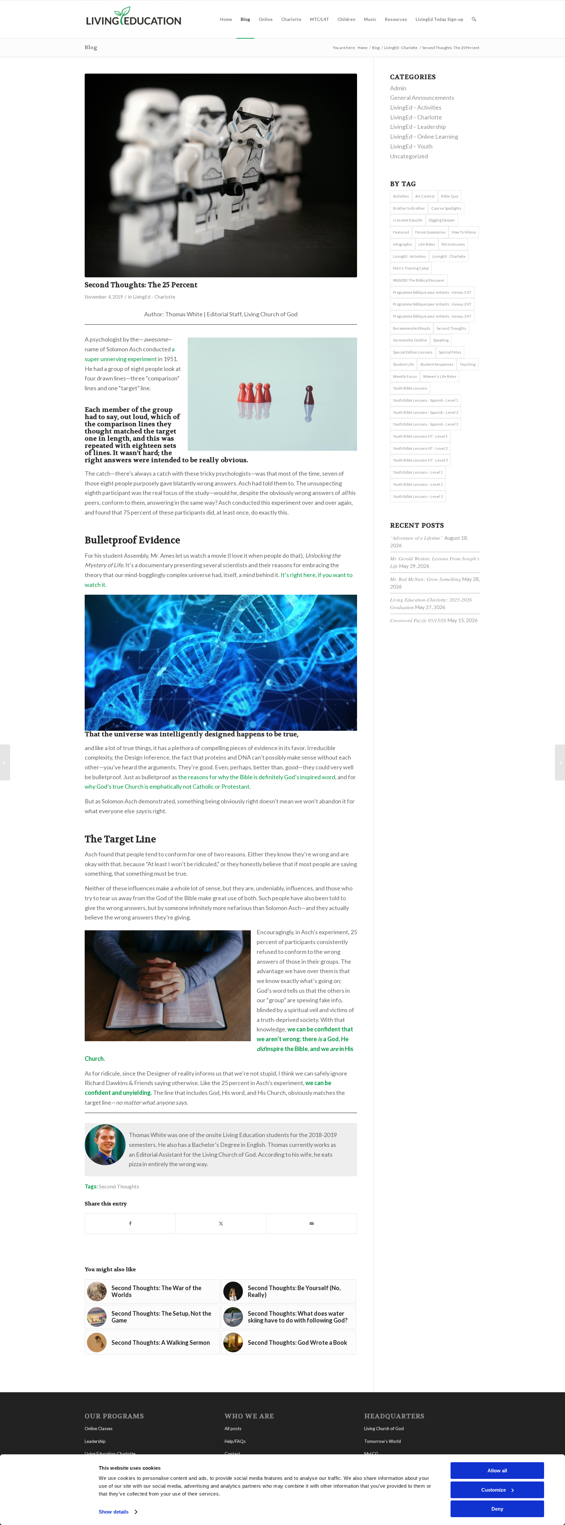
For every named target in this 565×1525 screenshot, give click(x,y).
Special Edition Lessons (413, 352)
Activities (401, 196)
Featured (401, 232)
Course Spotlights (446, 208)
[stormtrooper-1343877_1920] (221, 175)
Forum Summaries (430, 232)
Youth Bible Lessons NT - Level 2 (420, 448)
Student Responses (437, 364)
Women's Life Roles (439, 376)
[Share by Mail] (311, 1224)
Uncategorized (409, 156)
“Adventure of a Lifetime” (416, 538)
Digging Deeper (442, 220)
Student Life (403, 364)
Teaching (467, 364)
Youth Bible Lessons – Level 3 (418, 496)
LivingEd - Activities (409, 256)
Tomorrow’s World (382, 1441)
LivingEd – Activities (415, 107)
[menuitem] (226, 19)
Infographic (402, 244)
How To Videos (464, 232)
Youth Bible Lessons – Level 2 (418, 484)
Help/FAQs (235, 1441)
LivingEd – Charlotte (416, 117)
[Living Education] (134, 19)
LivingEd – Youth (411, 146)
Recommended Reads (411, 328)
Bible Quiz (449, 196)
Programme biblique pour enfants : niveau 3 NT (432, 316)
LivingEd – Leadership (418, 126)
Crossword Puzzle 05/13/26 (418, 620)
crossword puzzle (407, 220)
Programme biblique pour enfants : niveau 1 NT (432, 292)
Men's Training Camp (411, 268)
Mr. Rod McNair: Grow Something (425, 579)
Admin (398, 88)
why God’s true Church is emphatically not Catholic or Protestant (167, 786)
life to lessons (453, 244)
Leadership (95, 1441)
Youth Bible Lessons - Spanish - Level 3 (425, 424)
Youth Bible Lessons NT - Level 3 (420, 460)
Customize (493, 1490)
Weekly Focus (405, 376)
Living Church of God (384, 1428)
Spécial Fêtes (450, 352)
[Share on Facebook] (130, 1224)
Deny (497, 1509)
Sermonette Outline (410, 340)
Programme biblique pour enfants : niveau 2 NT (432, 304)
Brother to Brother (409, 208)
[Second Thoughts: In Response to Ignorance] (560, 762)
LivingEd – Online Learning (424, 136)
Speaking (441, 340)
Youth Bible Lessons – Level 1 (418, 472)
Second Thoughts (119, 1186)
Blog (91, 47)
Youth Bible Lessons (410, 388)
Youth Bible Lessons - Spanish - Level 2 (425, 412)
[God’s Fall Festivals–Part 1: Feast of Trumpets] (5, 762)
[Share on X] (221, 1224)
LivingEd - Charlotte (154, 297)
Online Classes (98, 1428)
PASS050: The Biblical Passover (419, 280)
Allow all (497, 1470)
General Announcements (422, 97)
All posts (233, 1428)
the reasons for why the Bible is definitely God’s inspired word (256, 776)
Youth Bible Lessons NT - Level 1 (420, 436)
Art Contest (425, 196)
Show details (113, 1512)
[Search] (474, 19)
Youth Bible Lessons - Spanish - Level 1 (425, 400)
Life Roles (427, 244)
